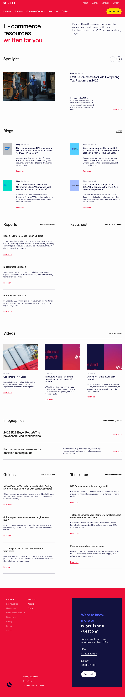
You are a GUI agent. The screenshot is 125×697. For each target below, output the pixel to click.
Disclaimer (27, 681)
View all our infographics (112, 420)
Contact (105, 3)
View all (119, 131)
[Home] (9, 3)
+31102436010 (88, 665)
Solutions (19, 11)
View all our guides (48, 475)
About (85, 3)
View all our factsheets (113, 224)
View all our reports (47, 224)
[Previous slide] (112, 59)
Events (95, 3)
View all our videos (115, 333)
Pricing (65, 11)
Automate (32, 599)
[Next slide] (119, 59)
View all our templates (113, 475)
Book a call (114, 11)
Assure (31, 604)
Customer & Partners (35, 11)
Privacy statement (30, 677)
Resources (53, 11)
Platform (7, 11)
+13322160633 (89, 653)
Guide (30, 608)
